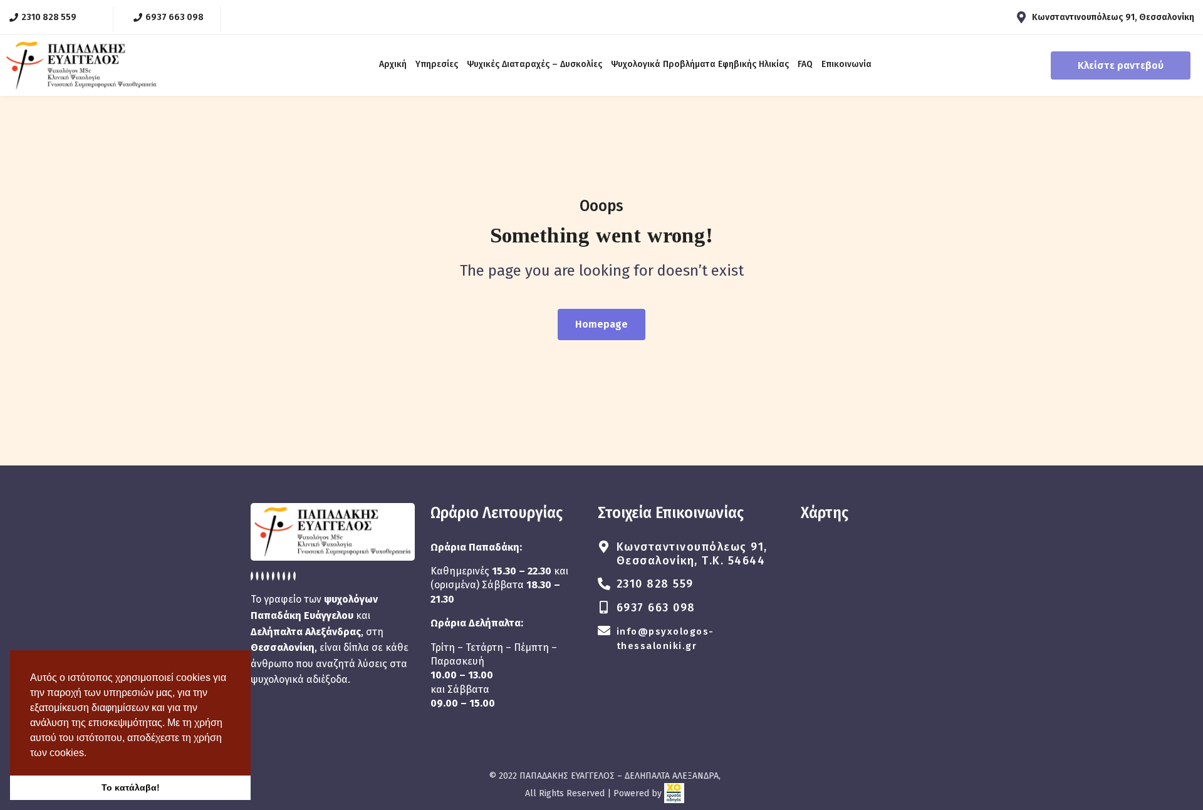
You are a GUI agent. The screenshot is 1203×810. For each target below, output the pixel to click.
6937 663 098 (656, 608)
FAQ (805, 64)
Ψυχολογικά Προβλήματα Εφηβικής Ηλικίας (700, 64)
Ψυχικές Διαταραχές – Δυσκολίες (534, 64)
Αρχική (393, 64)
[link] (674, 793)
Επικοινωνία (846, 64)
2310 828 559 (655, 584)
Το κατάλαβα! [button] (131, 787)
